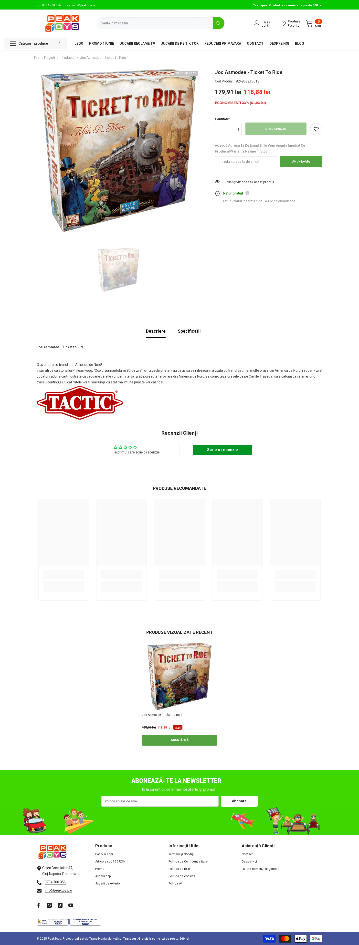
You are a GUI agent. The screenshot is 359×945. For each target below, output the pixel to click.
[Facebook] (38, 905)
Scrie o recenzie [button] (222, 449)
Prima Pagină (44, 58)
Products (67, 58)
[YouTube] (71, 905)
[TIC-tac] (60, 905)
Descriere (156, 331)
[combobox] (154, 23)
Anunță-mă (301, 161)
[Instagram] (49, 905)
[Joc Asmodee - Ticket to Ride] (179, 676)
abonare (239, 801)
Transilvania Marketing (105, 938)
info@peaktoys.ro (84, 5)
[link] (63, 574)
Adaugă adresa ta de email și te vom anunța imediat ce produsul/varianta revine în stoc (260, 148)
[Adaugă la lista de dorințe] (316, 129)
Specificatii (189, 331)
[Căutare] (160, 23)
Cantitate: (222, 119)
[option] (119, 150)
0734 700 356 (51, 5)
